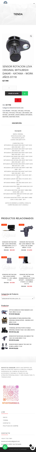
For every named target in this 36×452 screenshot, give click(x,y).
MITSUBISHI (28, 114)
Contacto (6, 423)
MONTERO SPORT (14, 116)
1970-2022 (14, 110)
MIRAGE (22, 114)
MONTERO (6, 116)
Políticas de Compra (10, 426)
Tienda (5, 420)
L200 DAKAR (25, 112)
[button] (31, 36)
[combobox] (18, 298)
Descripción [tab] (17, 123)
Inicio (5, 417)
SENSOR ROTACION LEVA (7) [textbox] (17, 299)
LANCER (17, 114)
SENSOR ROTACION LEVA (16, 108)
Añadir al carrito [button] (9, 250)
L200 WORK (11, 114)
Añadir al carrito (13, 93)
